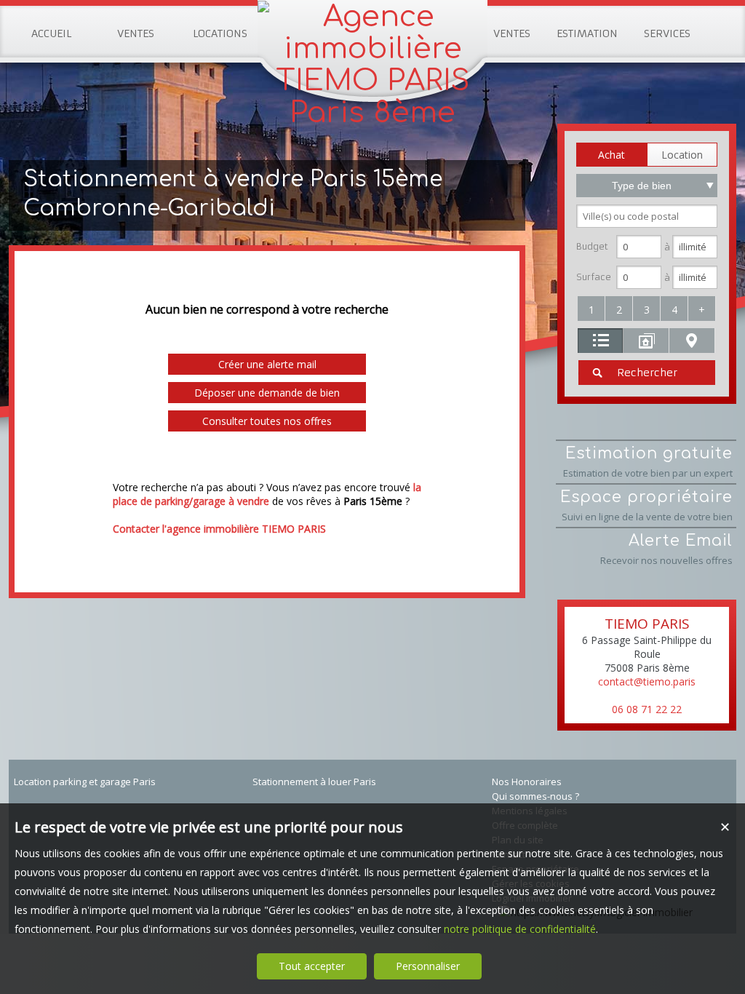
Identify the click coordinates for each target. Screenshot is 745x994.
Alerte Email (666, 549)
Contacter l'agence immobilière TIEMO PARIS (219, 529)
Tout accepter (312, 966)
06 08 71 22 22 (647, 709)
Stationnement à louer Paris (314, 781)
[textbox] (646, 216)
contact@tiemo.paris (647, 681)
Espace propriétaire (646, 505)
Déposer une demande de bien (267, 392)
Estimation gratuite (648, 462)
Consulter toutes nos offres (267, 421)
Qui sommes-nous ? (535, 796)
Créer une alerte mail (267, 364)
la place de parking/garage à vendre (267, 494)
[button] (611, 155)
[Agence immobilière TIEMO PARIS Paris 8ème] (372, 113)
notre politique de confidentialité (520, 929)
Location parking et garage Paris (85, 781)
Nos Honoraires (527, 781)
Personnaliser (428, 966)
